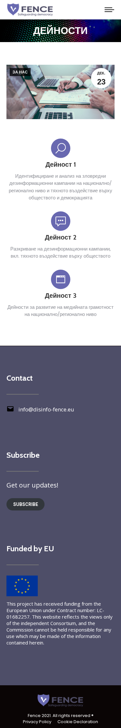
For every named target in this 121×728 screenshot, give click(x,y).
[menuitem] (37, 722)
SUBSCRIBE (25, 504)
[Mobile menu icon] (109, 9)
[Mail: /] (10, 411)
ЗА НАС (20, 72)
